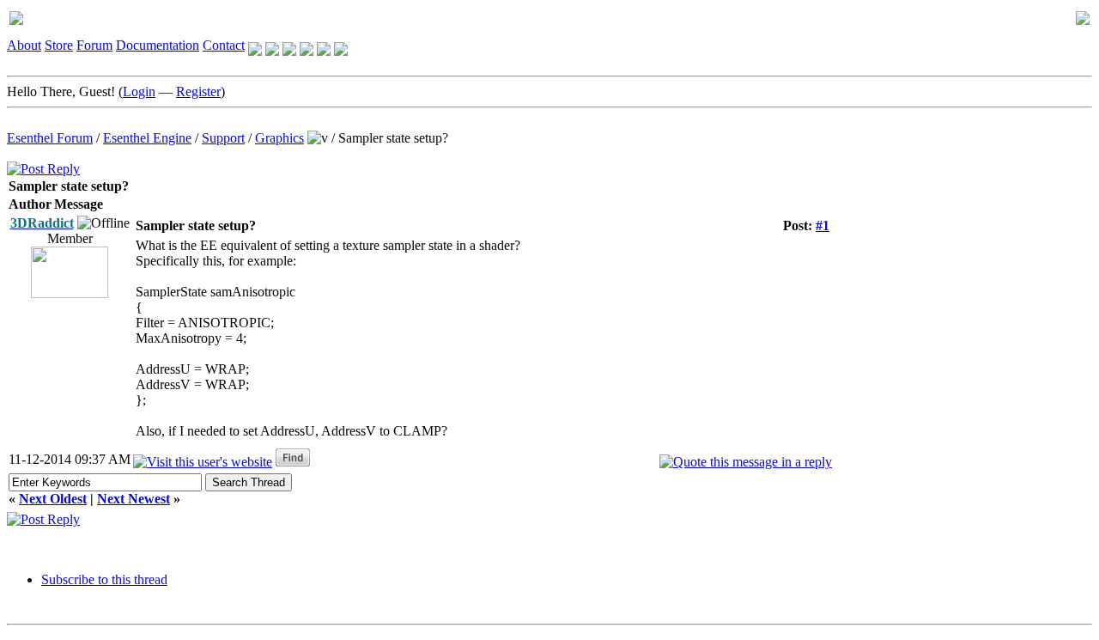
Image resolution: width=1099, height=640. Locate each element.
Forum (94, 45)
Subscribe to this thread (104, 579)
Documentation (157, 45)
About (24, 45)
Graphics (279, 138)
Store (59, 45)
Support (223, 138)
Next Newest (133, 498)
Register (198, 91)
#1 (822, 225)
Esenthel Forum (50, 138)
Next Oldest (53, 498)
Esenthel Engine (147, 138)
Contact (224, 45)
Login (139, 91)
